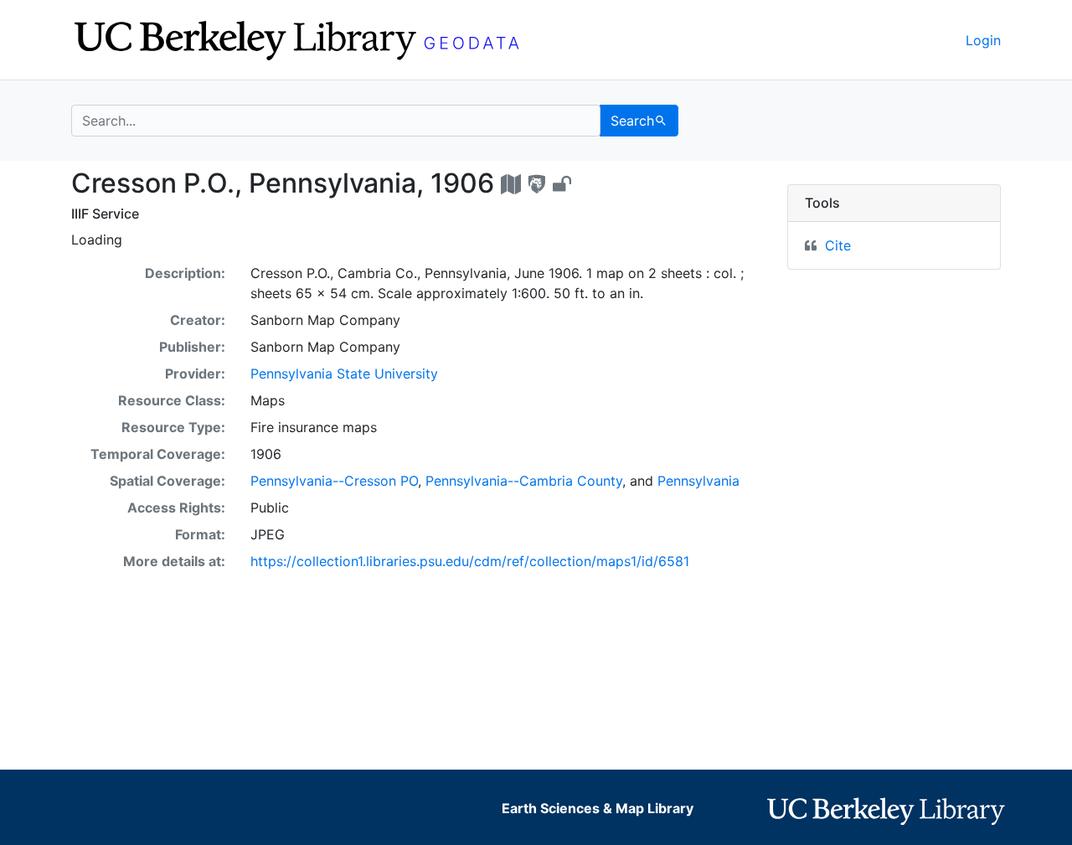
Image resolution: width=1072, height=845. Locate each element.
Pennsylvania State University (344, 373)
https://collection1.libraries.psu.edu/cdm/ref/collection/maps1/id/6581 (469, 561)
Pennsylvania (698, 480)
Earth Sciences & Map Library (597, 808)
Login (983, 40)
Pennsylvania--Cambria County (523, 480)
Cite (838, 245)
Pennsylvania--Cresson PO (334, 480)
